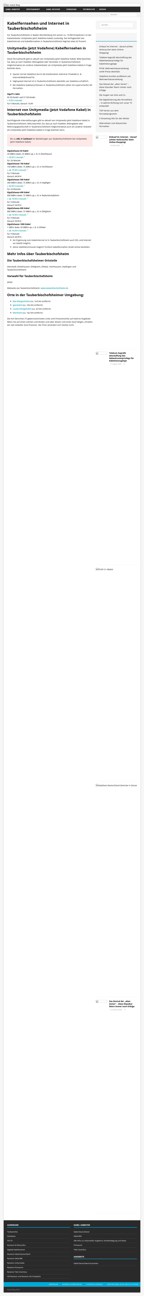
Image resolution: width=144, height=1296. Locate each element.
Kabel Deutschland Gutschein (86, 1263)
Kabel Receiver (53, 9)
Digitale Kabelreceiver (16, 1249)
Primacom (78, 1245)
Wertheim (17, 312)
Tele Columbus (80, 1249)
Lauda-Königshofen (22, 308)
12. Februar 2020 (116, 1010)
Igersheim (17, 305)
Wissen (102, 9)
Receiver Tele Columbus (17, 1272)
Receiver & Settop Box (16, 1245)
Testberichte (89, 9)
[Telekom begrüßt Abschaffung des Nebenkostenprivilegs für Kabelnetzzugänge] (101, 457)
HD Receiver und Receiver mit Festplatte (24, 1276)
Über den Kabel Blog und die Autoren (122, 1284)
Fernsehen (71, 9)
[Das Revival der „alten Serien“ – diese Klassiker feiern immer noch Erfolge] (101, 1105)
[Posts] (102, 37)
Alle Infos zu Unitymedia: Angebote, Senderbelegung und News (100, 1240)
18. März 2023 (115, 145)
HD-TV (10, 1240)
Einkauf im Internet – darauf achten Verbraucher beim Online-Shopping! (116, 49)
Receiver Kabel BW (14, 1258)
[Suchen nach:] (123, 14)
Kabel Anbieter (13, 9)
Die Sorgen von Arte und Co (112, 95)
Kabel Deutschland (81, 1232)
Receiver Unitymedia (15, 1263)
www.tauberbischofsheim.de (54, 288)
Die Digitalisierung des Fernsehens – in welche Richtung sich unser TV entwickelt (115, 102)
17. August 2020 (115, 364)
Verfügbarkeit (33, 9)
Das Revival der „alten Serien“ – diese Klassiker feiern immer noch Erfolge (115, 87)
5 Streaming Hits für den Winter (114, 118)
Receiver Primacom (15, 1267)
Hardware (11, 1236)
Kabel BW (78, 1236)
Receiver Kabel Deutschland (18, 1254)
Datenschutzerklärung (72, 1284)
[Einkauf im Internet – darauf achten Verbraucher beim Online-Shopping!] (101, 241)
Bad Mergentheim (21, 301)
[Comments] (130, 37)
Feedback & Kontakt (94, 1284)
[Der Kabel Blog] (12, 5)
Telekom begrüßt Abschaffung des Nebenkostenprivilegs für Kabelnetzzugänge (115, 60)
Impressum (53, 1284)
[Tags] (116, 37)
